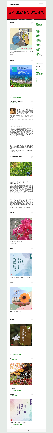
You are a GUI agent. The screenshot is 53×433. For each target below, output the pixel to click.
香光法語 (29, 19)
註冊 (36, 78)
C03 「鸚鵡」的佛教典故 (38, 55)
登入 (36, 79)
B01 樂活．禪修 (37, 39)
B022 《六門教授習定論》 (39, 41)
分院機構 (21, 19)
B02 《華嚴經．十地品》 (38, 40)
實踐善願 (12, 22)
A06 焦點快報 (37, 34)
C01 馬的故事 (37, 53)
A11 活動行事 (37, 37)
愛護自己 (12, 394)
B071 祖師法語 (17, 390)
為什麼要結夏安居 (40, 69)
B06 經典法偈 (37, 44)
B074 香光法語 (17, 97)
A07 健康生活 (37, 35)
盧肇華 (36, 69)
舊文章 (11, 427)
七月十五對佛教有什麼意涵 (16, 156)
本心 (11, 358)
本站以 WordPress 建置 (26, 430)
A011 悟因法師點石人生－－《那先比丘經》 (16, 153)
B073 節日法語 (38, 47)
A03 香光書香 (37, 32)
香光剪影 (15, 19)
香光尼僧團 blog (14, 4)
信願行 (11, 248)
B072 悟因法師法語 (17, 424)
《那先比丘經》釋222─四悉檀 (16, 101)
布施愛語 (12, 319)
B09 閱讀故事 (37, 50)
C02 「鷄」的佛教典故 (38, 54)
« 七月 (37, 63)
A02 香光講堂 (37, 31)
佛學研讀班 (18, 19)
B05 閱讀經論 (37, 43)
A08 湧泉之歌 (37, 36)
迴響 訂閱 (37, 81)
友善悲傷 (12, 60)
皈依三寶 (12, 212)
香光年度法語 (32, 19)
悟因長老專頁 (25, 19)
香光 (16, 102)
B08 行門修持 (37, 49)
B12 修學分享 (37, 52)
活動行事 (11, 19)
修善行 (11, 282)
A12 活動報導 (37, 38)
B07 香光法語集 (13, 97)
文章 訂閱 (37, 80)
